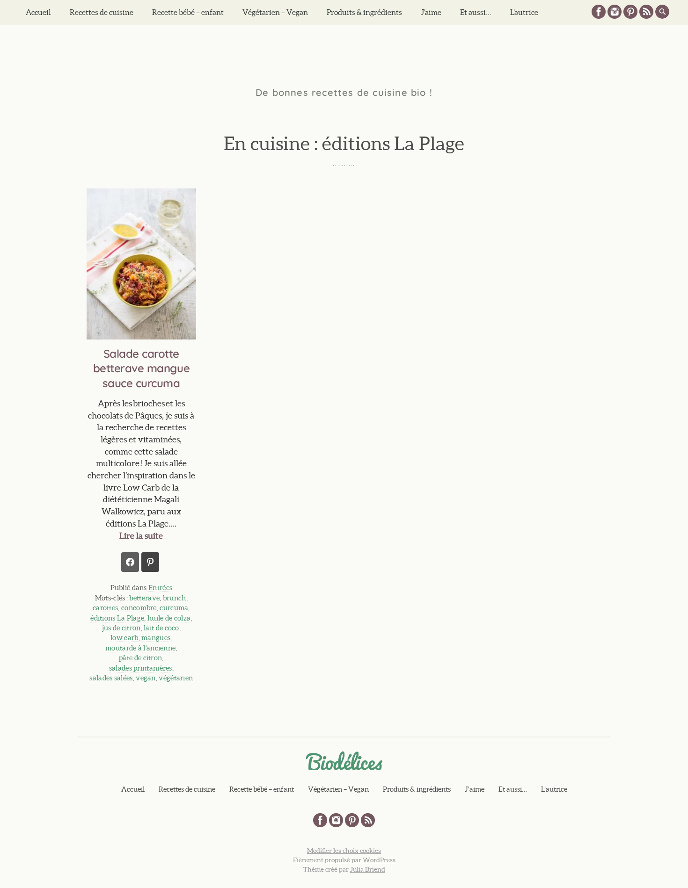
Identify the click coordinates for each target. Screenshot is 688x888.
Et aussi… (475, 12)
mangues (155, 638)
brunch (174, 598)
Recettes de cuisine (101, 12)
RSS (646, 12)
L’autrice (524, 12)
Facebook (599, 12)
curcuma (174, 608)
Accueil (38, 12)
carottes (105, 608)
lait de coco (161, 628)
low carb (124, 638)
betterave (144, 598)
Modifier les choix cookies (344, 850)
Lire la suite (141, 536)
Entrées (160, 588)
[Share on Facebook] (130, 562)
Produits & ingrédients (364, 12)
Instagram (614, 12)
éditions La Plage (117, 618)
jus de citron (121, 628)
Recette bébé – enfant (188, 12)
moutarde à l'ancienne (140, 648)
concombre (139, 608)
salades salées (110, 678)
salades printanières (140, 668)
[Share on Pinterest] (150, 562)
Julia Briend (367, 869)
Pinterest (630, 12)
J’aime (431, 12)
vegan (146, 678)
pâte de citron (140, 658)
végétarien (176, 678)
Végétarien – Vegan (275, 12)
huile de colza (168, 618)
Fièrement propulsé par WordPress (344, 860)
